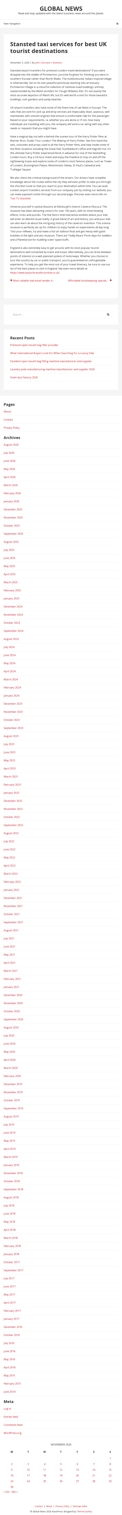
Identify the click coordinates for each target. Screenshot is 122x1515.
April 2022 (10, 865)
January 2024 (11, 695)
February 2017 (12, 1310)
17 (28, 1475)
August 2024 (11, 639)
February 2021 (12, 979)
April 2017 (10, 1302)
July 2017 (9, 1278)
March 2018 (11, 1238)
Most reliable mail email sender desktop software (35, 280)
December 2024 (13, 606)
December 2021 (13, 898)
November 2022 (13, 809)
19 (61, 1475)
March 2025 (11, 582)
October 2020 (12, 1011)
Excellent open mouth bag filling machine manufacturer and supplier (51, 361)
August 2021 (11, 930)
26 (61, 1481)
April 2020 (10, 1060)
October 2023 (12, 720)
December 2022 (13, 801)
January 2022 (11, 890)
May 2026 (9, 469)
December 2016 (13, 1327)
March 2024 (11, 679)
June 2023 (9, 752)
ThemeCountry (84, 1511)
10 (28, 1470)
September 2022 (13, 825)
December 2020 (13, 995)
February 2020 (12, 1076)
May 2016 (9, 1359)
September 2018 (13, 1189)
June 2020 (9, 1043)
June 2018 (9, 1213)
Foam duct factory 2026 (24, 377)
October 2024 (12, 623)
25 (44, 1481)
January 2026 (11, 501)
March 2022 (11, 873)
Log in (7, 1408)
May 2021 (9, 954)
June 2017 (9, 1286)
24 (28, 1481)
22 (110, 1475)
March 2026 (11, 485)
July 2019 (9, 1124)
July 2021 (9, 938)
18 (44, 1475)
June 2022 (9, 849)
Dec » (14, 1492)
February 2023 (12, 784)
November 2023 (13, 712)
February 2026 (12, 493)
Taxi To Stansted (20, 198)
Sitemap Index (80, 1506)
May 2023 (9, 760)
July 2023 (9, 744)
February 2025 (12, 590)
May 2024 (9, 663)
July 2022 (9, 841)
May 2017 (9, 1294)
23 (11, 1481)
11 (44, 1470)
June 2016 (9, 1351)
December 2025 (13, 509)
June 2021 (9, 946)
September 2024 (13, 631)
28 (93, 1481)
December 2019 (13, 1084)
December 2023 (13, 703)
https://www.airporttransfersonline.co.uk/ (35, 272)
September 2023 (13, 728)
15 (110, 1470)
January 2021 (11, 987)
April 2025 (10, 574)
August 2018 (11, 1197)
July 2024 (9, 647)
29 (110, 1481)
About (7, 411)
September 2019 (13, 1108)
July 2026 (9, 453)
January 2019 (11, 1165)
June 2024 (9, 655)
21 (93, 1475)
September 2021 (13, 922)
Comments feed (13, 1425)
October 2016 (12, 1335)
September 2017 (13, 1270)
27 (77, 1481)
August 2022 (11, 833)
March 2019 (11, 1157)
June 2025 (9, 558)
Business (57, 62)
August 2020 (11, 1027)
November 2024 (13, 614)
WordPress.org (13, 1433)
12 (61, 1470)
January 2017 (11, 1319)
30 (11, 1487)
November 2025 (13, 517)
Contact (8, 419)
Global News (61, 8)
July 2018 (9, 1205)
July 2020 (9, 1035)
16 (11, 1475)
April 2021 (10, 962)
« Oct (7, 1492)
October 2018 (12, 1181)
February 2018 (12, 1246)
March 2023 (11, 776)
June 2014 (9, 1391)
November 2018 (13, 1173)
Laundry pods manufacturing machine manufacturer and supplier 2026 (52, 369)
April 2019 (10, 1149)
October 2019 (12, 1100)
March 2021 (11, 971)
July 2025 (9, 550)
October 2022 (12, 817)
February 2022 (12, 882)
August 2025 (11, 542)
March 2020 (11, 1068)
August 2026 (11, 444)
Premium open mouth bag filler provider (34, 345)
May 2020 (9, 1051)
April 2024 (10, 671)
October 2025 (12, 525)
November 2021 (13, 906)
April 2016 (10, 1367)
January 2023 (11, 792)
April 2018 (10, 1230)
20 (77, 1475)
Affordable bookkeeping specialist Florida (90, 280)
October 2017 (12, 1262)
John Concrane (42, 62)
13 (77, 1470)
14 (93, 1470)
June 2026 (9, 461)
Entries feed (11, 1417)
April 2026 (10, 477)
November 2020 (13, 1003)
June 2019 (9, 1132)
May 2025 (9, 566)
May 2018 (9, 1221)
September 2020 (13, 1019)
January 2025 (11, 598)
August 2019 (11, 1116)
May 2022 (9, 857)
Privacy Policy (12, 427)
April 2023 (10, 768)
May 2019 (9, 1141)
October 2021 (12, 914)
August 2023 (11, 736)
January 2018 (11, 1254)
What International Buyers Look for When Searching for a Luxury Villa (52, 353)
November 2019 (13, 1092)
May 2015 (9, 1375)
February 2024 (12, 687)
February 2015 (12, 1383)
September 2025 (13, 533)
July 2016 (9, 1343)
